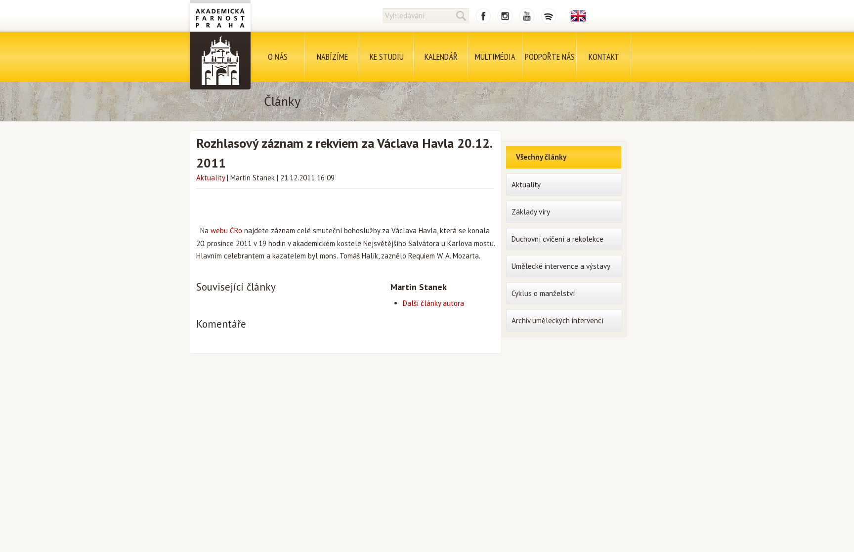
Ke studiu (387, 56)
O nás (278, 56)
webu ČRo (226, 230)
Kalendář (441, 56)
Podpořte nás (550, 56)
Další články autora (433, 303)
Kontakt (604, 56)
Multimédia (495, 56)
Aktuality (210, 177)
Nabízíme (332, 56)
